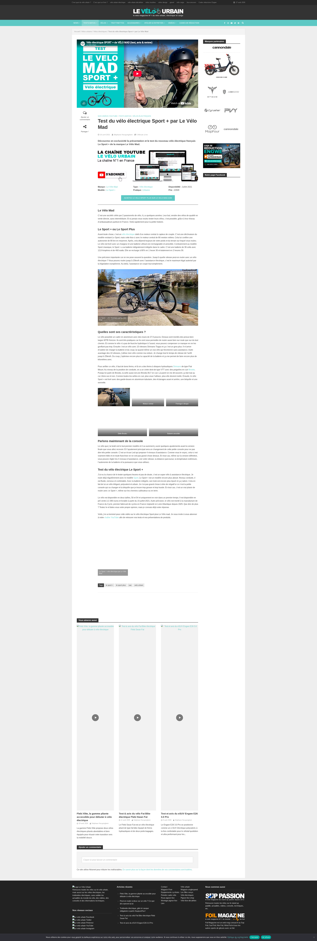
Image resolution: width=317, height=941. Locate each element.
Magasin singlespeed (189, 889)
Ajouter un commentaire (85, 118)
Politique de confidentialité (237, 937)
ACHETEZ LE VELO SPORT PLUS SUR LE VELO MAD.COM (148, 198)
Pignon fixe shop (187, 898)
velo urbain (138, 585)
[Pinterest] (82, 923)
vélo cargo (180, 2)
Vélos (103, 23)
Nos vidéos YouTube (107, 116)
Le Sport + (110, 190)
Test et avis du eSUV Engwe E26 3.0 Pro (179, 815)
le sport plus (121, 585)
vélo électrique (128, 234)
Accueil (77, 31)
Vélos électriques (100, 31)
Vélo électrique (146, 187)
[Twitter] (82, 920)
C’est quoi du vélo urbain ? (81, 2)
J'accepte (254, 937)
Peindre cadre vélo (168, 895)
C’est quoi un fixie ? (100, 2)
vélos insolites (150, 2)
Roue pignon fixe (167, 898)
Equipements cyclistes (170, 892)
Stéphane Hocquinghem (123, 135)
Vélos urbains (86, 31)
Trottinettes (117, 23)
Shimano (177, 366)
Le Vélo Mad (112, 187)
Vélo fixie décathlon (188, 901)
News (76, 23)
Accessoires (133, 23)
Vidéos (171, 23)
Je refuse (266, 937)
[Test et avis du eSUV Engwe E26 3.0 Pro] (179, 718)
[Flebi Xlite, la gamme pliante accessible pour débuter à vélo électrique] (95, 718)
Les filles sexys (187, 892)
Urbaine (146, 190)
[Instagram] (83, 928)
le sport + (109, 585)
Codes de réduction (189, 23)
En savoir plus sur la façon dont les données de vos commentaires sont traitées (157, 870)
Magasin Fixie (166, 889)
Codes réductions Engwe (207, 2)
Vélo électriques (187, 895)
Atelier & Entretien (153, 23)
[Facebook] (83, 917)
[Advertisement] (148, 602)
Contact (164, 887)
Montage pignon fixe (169, 901)
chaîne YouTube (111, 517)
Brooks (192, 370)
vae (130, 585)
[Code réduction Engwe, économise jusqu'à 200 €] (221, 155)
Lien (162, 903)
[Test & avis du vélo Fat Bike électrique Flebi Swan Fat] (137, 718)
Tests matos (89, 23)
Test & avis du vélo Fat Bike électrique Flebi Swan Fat (134, 815)
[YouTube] (82, 925)
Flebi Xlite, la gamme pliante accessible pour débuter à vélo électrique (94, 817)
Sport (136, 478)
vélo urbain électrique (117, 2)
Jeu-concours (191, 2)
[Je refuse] (314, 937)
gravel (172, 2)
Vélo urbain (185, 887)
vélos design (162, 2)
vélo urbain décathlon (135, 2)
